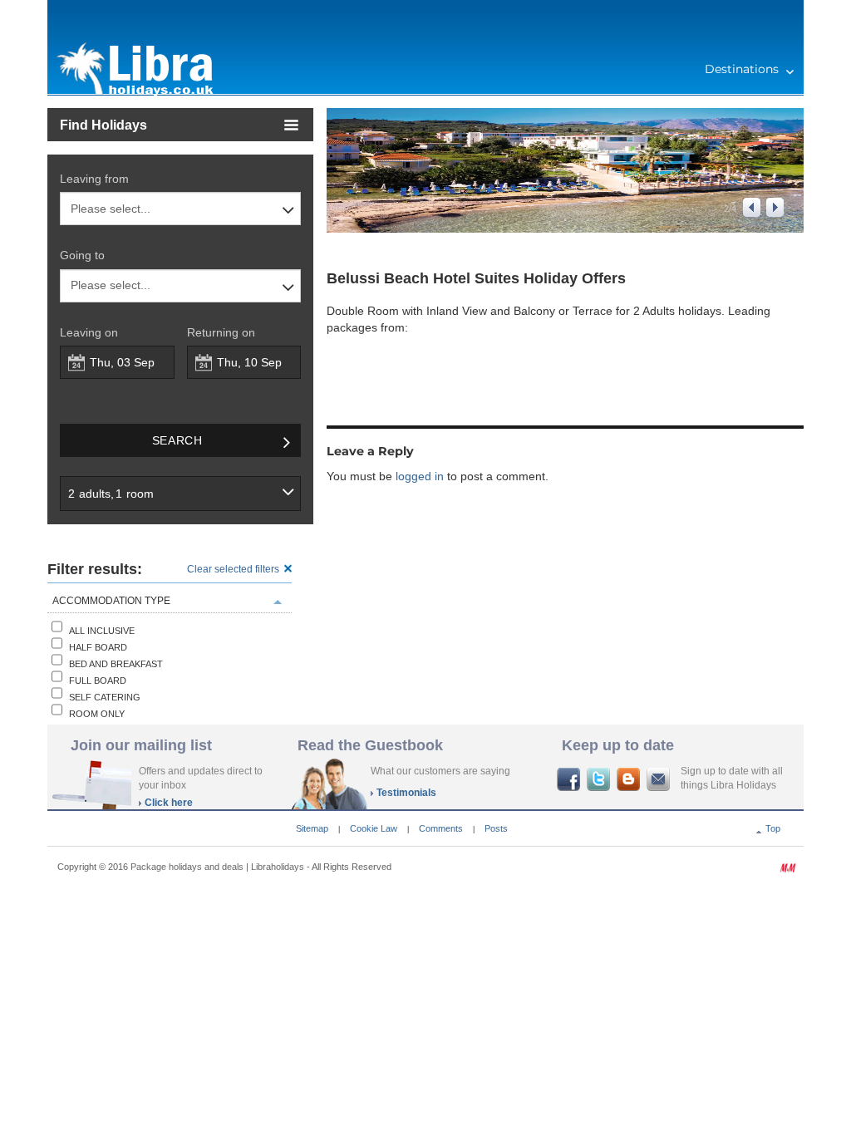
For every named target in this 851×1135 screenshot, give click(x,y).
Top (772, 828)
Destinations (742, 68)
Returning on (221, 332)
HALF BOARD (98, 647)
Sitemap (312, 828)
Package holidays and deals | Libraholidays (217, 867)
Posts (496, 828)
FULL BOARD (97, 680)
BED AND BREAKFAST (116, 664)
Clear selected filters (233, 569)
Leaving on (89, 332)
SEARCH (177, 440)
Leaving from (94, 178)
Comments (441, 828)
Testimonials (406, 792)
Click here (169, 802)
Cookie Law (373, 828)
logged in (420, 476)
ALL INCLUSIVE (102, 631)
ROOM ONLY (97, 714)
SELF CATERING (104, 697)
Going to (82, 255)
